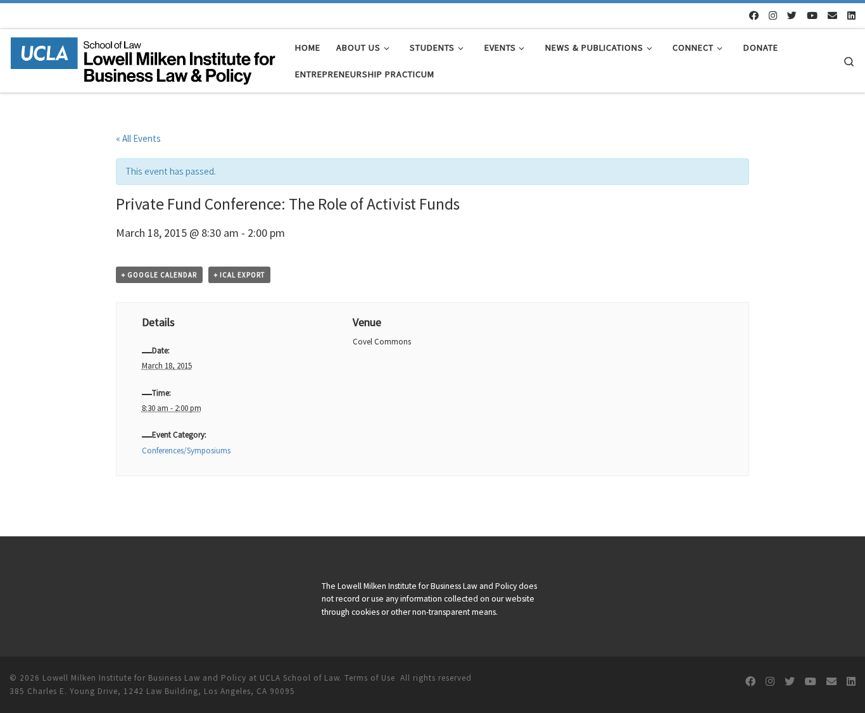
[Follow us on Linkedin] (851, 15)
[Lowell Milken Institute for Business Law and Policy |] (142, 58)
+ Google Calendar (159, 274)
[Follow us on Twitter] (792, 15)
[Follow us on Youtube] (812, 15)
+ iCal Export (239, 274)
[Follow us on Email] (832, 15)
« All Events (138, 138)
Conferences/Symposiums (186, 450)
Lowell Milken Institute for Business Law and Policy (144, 677)
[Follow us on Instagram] (773, 15)
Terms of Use (369, 677)
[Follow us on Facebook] (754, 15)
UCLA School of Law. (301, 677)
